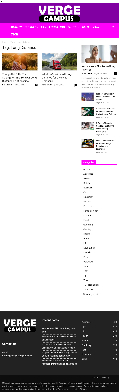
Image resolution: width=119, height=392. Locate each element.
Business (31, 27)
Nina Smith (7, 85)
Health (83, 27)
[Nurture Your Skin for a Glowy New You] (99, 54)
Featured (87, 206)
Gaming (87, 229)
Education (57, 27)
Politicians (88, 261)
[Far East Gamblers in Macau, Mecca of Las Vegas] (88, 97)
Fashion (87, 201)
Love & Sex (89, 247)
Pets (85, 257)
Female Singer (90, 210)
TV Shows (88, 289)
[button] (113, 27)
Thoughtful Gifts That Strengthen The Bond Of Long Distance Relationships (19, 78)
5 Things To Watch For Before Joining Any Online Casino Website (106, 111)
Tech (14, 34)
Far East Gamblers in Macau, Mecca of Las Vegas (105, 97)
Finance (87, 215)
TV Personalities (91, 284)
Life (85, 243)
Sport (96, 27)
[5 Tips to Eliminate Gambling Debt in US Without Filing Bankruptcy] (88, 126)
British (86, 183)
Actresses (88, 173)
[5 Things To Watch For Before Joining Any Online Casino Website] (88, 111)
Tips (85, 275)
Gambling (88, 224)
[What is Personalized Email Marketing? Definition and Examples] (88, 143)
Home (5, 42)
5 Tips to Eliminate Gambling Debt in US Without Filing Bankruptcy (59, 354)
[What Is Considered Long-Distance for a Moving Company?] (59, 61)
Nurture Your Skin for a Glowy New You (58, 330)
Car (43, 27)
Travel (86, 280)
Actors (86, 169)
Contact (96, 377)
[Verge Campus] (59, 13)
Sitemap (105, 377)
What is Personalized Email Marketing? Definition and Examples (59, 362)
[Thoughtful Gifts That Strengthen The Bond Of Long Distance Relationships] (19, 61)
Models (87, 252)
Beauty (16, 27)
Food (72, 27)
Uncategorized (90, 294)
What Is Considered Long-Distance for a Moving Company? (57, 78)
